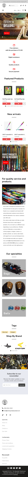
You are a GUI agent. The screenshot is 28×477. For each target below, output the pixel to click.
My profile (4, 458)
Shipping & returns (7, 449)
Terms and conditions (7, 443)
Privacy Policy (5, 440)
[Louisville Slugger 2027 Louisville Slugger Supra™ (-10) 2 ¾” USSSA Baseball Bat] (20, 126)
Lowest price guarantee (8, 446)
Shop (3, 425)
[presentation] (1, 90)
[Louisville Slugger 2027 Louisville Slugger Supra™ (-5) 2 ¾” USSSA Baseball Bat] (8, 126)
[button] (10, 141)
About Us (4, 422)
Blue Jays (5, 332)
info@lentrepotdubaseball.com (12, 411)
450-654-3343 (8, 408)
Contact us (5, 428)
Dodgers (13, 332)
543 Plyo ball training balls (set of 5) (13, 99)
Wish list (4, 463)
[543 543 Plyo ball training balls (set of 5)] (8, 90)
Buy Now (7, 33)
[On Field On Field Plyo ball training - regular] (20, 90)
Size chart (4, 431)
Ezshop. (16, 474)
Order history (5, 461)
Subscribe (21, 385)
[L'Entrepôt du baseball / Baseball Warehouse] (4, 7)
